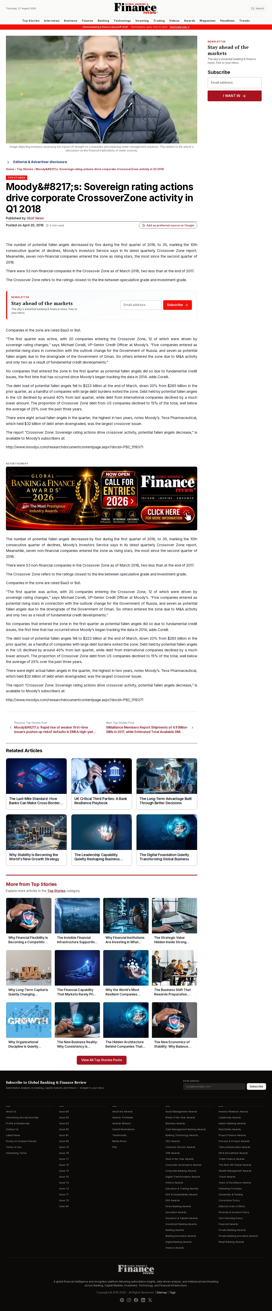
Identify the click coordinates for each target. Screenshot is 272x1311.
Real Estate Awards (230, 1129)
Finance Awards (175, 1247)
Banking (103, 20)
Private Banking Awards (232, 1230)
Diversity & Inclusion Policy (234, 1212)
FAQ (114, 1147)
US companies (119, 403)
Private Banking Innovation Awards (238, 1236)
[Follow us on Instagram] (129, 1300)
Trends (244, 20)
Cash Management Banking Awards (186, 1129)
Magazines (208, 20)
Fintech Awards (174, 1182)
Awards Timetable (122, 1117)
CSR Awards (173, 1153)
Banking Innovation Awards (181, 1236)
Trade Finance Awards (232, 1159)
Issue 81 (63, 1135)
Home (10, 169)
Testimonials (119, 1135)
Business (70, 20)
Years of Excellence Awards (235, 1182)
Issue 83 (64, 1123)
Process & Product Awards (234, 1141)
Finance (87, 20)
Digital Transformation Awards (183, 1176)
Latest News (13, 1135)
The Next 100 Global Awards (235, 1164)
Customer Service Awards (180, 1147)
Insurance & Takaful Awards (182, 1218)
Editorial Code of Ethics (232, 1206)
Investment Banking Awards (181, 1224)
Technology (122, 20)
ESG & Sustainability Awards (182, 1194)
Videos (174, 20)
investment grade (171, 280)
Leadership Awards (230, 1117)
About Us (11, 1111)
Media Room (119, 1141)
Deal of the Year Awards (180, 1159)
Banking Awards (175, 1230)
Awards (189, 20)
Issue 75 (64, 1170)
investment (166, 574)
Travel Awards (227, 1176)
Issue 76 (64, 1164)
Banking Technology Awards (182, 1135)
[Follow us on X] (150, 1300)
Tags (172, 1292)
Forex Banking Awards (178, 1206)
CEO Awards (173, 1141)
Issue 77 (64, 1159)
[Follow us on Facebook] (136, 1300)
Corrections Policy (229, 1200)
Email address (191, 1080)
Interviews (52, 20)
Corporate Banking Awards (181, 1170)
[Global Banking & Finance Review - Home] (136, 8)
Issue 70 (64, 1200)
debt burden (99, 392)
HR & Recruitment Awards (233, 1153)
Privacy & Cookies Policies (21, 1141)
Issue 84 (64, 1117)
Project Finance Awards (232, 1135)
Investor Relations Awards (233, 1111)
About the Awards (122, 1111)
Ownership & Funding (231, 1194)
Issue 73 (64, 1182)
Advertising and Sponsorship (22, 1117)
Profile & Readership (17, 1123)
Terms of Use (13, 1147)
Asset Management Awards (181, 1111)
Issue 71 (63, 1194)
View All (63, 1206)
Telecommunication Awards (234, 1147)
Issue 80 (64, 1141)
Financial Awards (228, 1224)
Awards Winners (121, 1123)
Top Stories (31, 20)
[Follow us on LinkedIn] (143, 1300)
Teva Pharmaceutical (178, 418)
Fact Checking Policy (231, 1218)
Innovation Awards (176, 1212)
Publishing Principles (230, 1188)
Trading (159, 20)
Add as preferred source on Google (170, 225)
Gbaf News (35, 218)
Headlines (227, 20)
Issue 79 (64, 1147)
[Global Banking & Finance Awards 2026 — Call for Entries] (101, 498)
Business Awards (175, 1123)
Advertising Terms (16, 1153)
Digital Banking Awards (179, 1241)
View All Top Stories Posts (101, 1060)
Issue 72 (64, 1188)
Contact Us (12, 1129)
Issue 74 (64, 1176)
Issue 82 (64, 1129)
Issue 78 (64, 1153)
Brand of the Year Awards (180, 1117)
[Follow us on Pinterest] (122, 1300)
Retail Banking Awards (231, 1241)
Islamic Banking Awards (232, 1123)
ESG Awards (173, 1200)
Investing (142, 20)
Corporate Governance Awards (184, 1164)
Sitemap (162, 1292)
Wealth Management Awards (235, 1170)
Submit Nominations (123, 1129)
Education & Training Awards (182, 1188)
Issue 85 (64, 1111)
